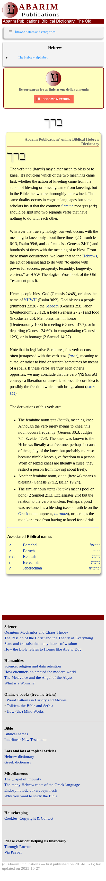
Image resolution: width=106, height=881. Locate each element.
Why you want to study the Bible (30, 796)
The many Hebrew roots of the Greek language (42, 785)
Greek (23, 513)
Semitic (67, 206)
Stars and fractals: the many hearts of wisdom (40, 644)
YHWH (30, 300)
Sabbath (52, 306)
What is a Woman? (19, 683)
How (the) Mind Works (25, 711)
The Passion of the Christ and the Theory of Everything (48, 638)
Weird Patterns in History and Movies (37, 700)
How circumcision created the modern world (40, 672)
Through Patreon (17, 847)
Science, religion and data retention (32, 666)
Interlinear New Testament (25, 740)
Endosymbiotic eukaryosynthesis (30, 790)
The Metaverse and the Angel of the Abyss (38, 677)
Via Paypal (13, 852)
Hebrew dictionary (19, 756)
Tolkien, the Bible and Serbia (30, 706)
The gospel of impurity (22, 779)
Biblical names (16, 734)
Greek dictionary (17, 762)
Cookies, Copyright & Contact (28, 818)
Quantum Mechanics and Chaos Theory (36, 632)
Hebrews (89, 256)
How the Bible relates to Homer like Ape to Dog (43, 649)
